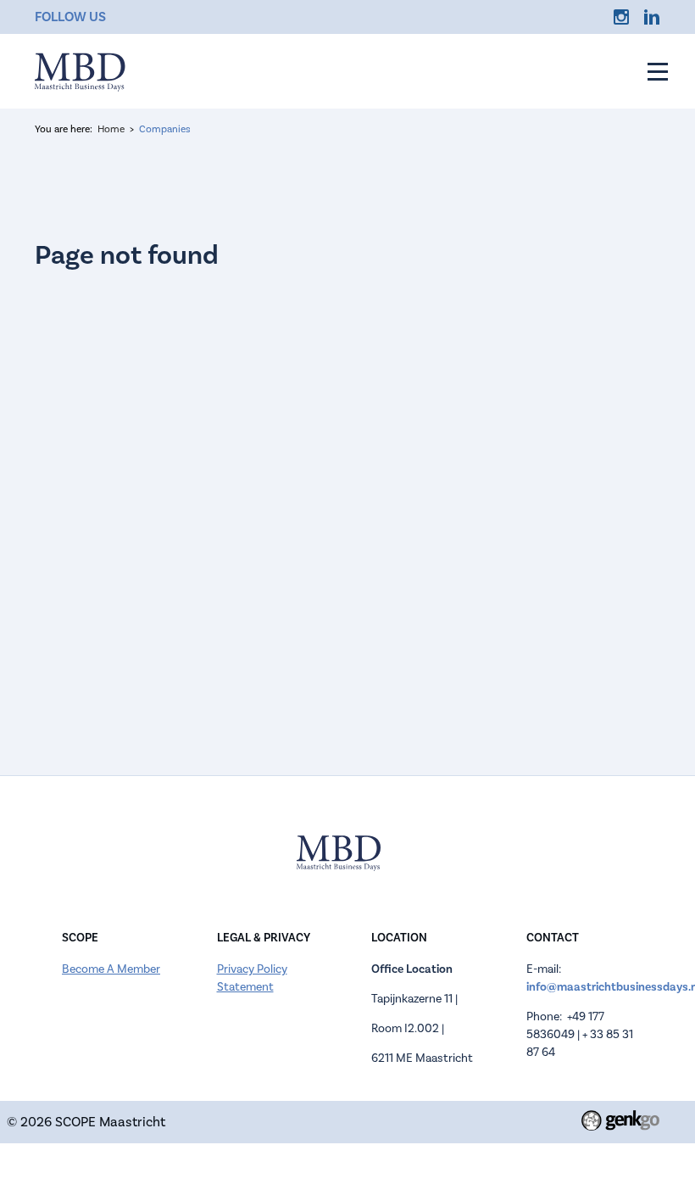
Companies (165, 129)
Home (111, 129)
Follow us (70, 16)
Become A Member (111, 969)
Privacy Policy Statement (252, 978)
